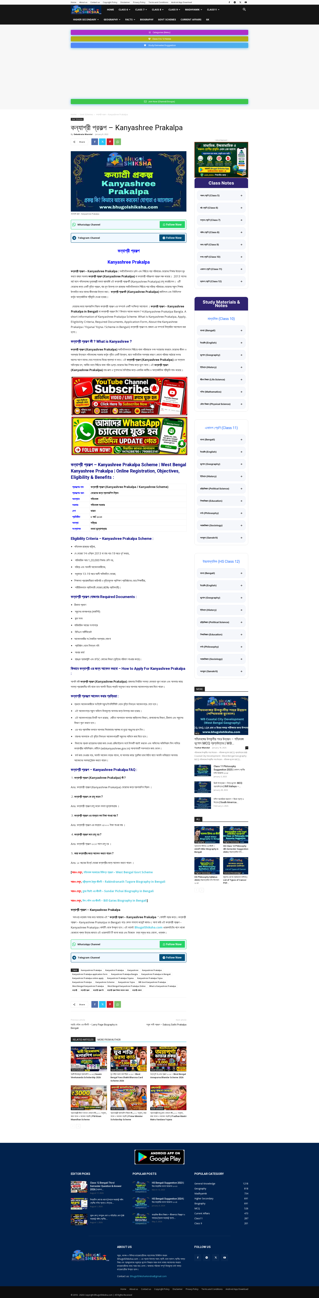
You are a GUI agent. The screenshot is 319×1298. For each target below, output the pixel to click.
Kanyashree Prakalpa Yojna (149, 978)
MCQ (197, 733)
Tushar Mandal (202, 747)
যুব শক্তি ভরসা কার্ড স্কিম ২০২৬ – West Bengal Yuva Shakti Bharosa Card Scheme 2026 (126, 1077)
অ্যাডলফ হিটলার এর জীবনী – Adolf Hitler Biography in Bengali (206, 849)
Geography (111, 19)
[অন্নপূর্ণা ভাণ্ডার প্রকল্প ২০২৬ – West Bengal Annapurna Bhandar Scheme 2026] (168, 1058)
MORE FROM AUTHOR (109, 1039)
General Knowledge (232, 873)
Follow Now (174, 224)
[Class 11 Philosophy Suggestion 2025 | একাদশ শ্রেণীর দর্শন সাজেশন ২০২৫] (202, 770)
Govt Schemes (167, 19)
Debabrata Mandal (83, 134)
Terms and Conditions (158, 2)
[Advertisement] (159, 73)
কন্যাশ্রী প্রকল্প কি (98, 990)
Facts (129, 19)
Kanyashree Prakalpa (152, 970)
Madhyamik (192, 9)
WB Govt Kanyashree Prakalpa (152, 982)
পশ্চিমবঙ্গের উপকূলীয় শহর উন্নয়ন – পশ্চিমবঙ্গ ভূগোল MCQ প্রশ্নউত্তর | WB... (219, 741)
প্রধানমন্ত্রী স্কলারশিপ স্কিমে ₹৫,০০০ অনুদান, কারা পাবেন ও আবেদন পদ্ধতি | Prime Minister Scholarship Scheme (128, 1116)
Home (73, 2)
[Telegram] (234, 2)
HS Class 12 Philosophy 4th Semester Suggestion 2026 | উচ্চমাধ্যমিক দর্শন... (235, 849)
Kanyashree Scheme (105, 982)
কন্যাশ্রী (74, 990)
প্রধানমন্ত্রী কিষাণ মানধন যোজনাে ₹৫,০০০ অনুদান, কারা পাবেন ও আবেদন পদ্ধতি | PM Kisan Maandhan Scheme (88, 1116)
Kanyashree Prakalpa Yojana (120, 978)
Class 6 (123, 9)
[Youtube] (245, 2)
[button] (244, 9)
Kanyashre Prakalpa (114, 970)
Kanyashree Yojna (126, 982)
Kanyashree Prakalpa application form (89, 974)
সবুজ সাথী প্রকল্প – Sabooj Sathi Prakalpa (166, 1024)
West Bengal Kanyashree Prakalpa (88, 986)
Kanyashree (132, 970)
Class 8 (156, 9)
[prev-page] (73, 1126)
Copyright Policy (110, 2)
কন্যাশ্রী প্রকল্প (85, 990)
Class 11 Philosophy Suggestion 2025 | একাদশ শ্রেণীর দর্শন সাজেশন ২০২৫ (229, 769)
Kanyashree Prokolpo (82, 982)
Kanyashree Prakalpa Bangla (124, 974)
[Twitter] (240, 2)
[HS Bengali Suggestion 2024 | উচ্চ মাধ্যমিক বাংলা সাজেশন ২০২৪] (141, 1203)
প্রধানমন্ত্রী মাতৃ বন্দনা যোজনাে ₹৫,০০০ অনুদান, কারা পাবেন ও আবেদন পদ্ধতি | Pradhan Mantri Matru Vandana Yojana (168, 1116)
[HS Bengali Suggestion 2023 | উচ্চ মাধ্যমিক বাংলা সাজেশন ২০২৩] (141, 1187)
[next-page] (78, 1126)
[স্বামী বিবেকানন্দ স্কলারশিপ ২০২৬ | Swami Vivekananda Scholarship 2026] (89, 1058)
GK (207, 19)
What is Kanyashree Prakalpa (162, 986)
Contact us (95, 2)
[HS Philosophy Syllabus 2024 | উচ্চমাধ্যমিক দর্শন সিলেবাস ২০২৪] (207, 865)
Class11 (212, 9)
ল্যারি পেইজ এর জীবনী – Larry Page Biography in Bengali (94, 1026)
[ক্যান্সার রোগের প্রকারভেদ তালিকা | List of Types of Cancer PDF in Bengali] (235, 865)
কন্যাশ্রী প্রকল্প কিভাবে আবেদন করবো (118, 990)
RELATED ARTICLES (83, 1039)
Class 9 (173, 9)
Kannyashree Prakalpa (91, 970)
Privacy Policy (139, 2)
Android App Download (181, 2)
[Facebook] (229, 2)
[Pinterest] (110, 141)
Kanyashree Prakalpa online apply (88, 978)
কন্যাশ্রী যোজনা (137, 990)
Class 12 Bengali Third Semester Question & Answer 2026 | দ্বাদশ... (106, 1186)
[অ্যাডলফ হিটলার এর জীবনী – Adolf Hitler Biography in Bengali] (207, 834)
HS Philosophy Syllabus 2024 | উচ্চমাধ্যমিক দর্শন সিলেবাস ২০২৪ (206, 880)
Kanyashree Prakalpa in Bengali (156, 974)
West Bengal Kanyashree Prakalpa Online (126, 986)
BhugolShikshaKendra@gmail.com (148, 1276)
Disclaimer (125, 2)
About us (83, 2)
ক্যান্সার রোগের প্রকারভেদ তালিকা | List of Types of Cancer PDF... (235, 880)
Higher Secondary (84, 19)
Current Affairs (191, 19)
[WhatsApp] (117, 141)
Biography (146, 19)
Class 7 (139, 9)
